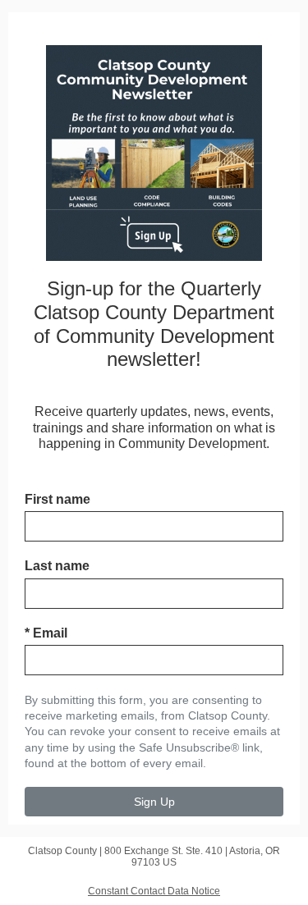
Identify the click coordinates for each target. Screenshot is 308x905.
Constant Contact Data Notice (154, 891)
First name (57, 499)
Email (46, 633)
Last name (57, 566)
